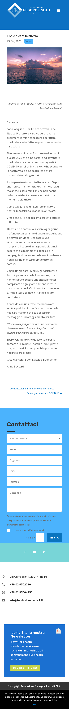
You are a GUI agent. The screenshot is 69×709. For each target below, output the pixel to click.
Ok (34, 704)
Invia (54, 537)
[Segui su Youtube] (34, 552)
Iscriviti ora (25, 667)
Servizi (29, 41)
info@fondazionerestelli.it (26, 600)
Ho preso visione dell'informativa (26, 530)
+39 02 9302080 (20, 584)
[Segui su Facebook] (25, 552)
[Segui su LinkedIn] (44, 552)
